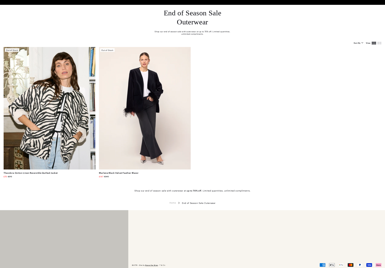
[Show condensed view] (374, 43)
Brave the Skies (151, 265)
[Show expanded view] (379, 43)
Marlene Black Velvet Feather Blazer (119, 172)
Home (172, 202)
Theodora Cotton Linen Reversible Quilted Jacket (31, 172)
